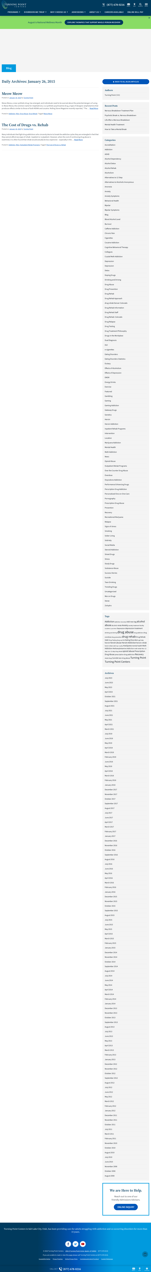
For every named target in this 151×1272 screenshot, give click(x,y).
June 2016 (109, 868)
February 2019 (110, 757)
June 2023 (109, 682)
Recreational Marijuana (114, 517)
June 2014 (109, 980)
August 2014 (109, 971)
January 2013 (110, 1059)
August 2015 (109, 915)
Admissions (78, 12)
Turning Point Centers (117, 662)
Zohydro (108, 605)
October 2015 (110, 906)
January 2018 (110, 785)
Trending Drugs (111, 587)
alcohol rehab (117, 625)
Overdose (108, 475)
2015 (19, 98)
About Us (94, 12)
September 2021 (111, 701)
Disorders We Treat (34, 12)
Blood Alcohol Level (112, 219)
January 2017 (110, 836)
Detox (107, 270)
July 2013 (108, 1031)
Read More (94, 108)
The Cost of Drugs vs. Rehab (25, 124)
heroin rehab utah (110, 646)
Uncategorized (110, 591)
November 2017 (111, 794)
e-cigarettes (109, 349)
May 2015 (108, 929)
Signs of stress (110, 526)
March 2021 (109, 729)
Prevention (109, 507)
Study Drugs (109, 563)
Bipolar (108, 205)
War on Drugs (110, 596)
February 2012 (110, 1106)
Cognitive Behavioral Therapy (116, 247)
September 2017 (111, 803)
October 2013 (110, 1017)
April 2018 (109, 771)
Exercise (108, 387)
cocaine (107, 628)
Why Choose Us (58, 12)
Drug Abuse (24, 114)
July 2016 (108, 864)
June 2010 (109, 1161)
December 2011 (111, 1115)
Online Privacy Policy (71, 1259)
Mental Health (110, 447)
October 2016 (110, 850)
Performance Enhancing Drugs (117, 484)
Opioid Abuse (110, 461)
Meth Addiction (111, 452)
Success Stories (111, 573)
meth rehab (137, 649)
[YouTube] (82, 1244)
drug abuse (125, 632)
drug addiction (138, 633)
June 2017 (109, 817)
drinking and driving (111, 633)
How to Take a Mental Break (116, 129)
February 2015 (110, 943)
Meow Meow (12, 93)
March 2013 (109, 1050)
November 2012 (111, 1069)
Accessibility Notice (44, 1259)
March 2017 (109, 827)
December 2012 (111, 1064)
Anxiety (108, 191)
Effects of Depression (113, 373)
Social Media (110, 545)
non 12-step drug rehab (115, 651)
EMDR (107, 377)
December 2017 (111, 789)
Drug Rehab (33, 114)
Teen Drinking (110, 582)
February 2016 (110, 887)
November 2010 (111, 1143)
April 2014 (109, 989)
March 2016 (109, 882)
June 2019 (109, 738)
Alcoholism (109, 173)
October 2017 (110, 799)
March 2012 (109, 1101)
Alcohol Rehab (110, 168)
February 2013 (110, 1054)
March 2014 (109, 994)
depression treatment (134, 628)
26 (16, 98)
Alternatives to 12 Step (113, 177)
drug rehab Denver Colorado (116, 303)
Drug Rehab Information (114, 308)
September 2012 (111, 1078)
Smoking (108, 531)
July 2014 (108, 975)
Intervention (110, 433)
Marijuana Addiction (113, 442)
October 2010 (110, 1148)
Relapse (108, 522)
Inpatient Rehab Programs (115, 428)
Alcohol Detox (110, 163)
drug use (119, 640)
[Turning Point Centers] (37, 5)
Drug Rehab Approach (113, 298)
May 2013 (108, 1041)
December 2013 (111, 1008)
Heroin (107, 419)
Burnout (108, 224)
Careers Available (114, 12)
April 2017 (109, 822)
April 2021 (109, 724)
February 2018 (110, 780)
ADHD (107, 154)
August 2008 (109, 1176)
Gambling (108, 396)
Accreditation (110, 145)
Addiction (12, 114)
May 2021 (108, 720)
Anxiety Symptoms (112, 196)
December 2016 (111, 840)
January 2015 (110, 947)
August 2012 (109, 1082)
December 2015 (111, 896)
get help (141, 640)
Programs (13, 12)
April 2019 (109, 747)
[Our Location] (134, 4)
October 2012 (110, 1073)
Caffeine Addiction (112, 228)
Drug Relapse (110, 321)
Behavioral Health (112, 200)
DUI (106, 345)
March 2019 (109, 752)
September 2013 (111, 1022)
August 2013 (109, 1027)
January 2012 (110, 1110)
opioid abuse (128, 651)
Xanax (107, 601)
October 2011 (110, 1124)
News (107, 456)
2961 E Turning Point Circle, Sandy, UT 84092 (80, 1251)
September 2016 (111, 855)
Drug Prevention (111, 289)
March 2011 (109, 1134)
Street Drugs (110, 554)
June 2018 (109, 761)
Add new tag (131, 621)
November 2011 (111, 1120)
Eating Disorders (111, 354)
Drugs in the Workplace (114, 335)
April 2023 (109, 692)
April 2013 (109, 1045)
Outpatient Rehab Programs (30, 145)
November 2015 (111, 901)
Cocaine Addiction (112, 242)
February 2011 (110, 1138)
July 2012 (108, 1087)
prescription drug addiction (125, 654)
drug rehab (129, 637)
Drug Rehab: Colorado (113, 317)
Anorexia (108, 186)
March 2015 (109, 938)
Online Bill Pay (135, 12)
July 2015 (108, 920)
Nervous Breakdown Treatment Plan (119, 110)
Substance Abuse (111, 568)
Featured (108, 391)
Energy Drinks (110, 382)
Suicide (108, 577)
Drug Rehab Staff (111, 312)
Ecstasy (108, 363)
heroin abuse (115, 642)
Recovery (108, 512)
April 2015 (109, 934)
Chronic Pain (110, 233)
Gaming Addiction (112, 405)
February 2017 (110, 831)
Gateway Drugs (111, 410)
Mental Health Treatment (114, 124)
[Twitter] (75, 1244)
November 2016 (111, 845)
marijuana (127, 645)
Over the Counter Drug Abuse (116, 470)
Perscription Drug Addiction (116, 489)
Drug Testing (110, 326)
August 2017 (109, 808)
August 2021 (109, 706)
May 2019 (108, 743)
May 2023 (108, 687)
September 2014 (111, 966)
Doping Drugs (110, 275)
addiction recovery (120, 622)
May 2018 (108, 766)
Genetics (108, 415)
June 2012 (109, 1092)
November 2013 (111, 1013)
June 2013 (109, 1036)
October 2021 (110, 696)
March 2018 (109, 775)
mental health (137, 646)
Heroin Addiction (111, 424)
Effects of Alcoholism (113, 368)
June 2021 (109, 715)
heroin (107, 642)
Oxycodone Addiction (113, 480)
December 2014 (111, 952)
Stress (107, 559)
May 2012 (108, 1096)
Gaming (108, 400)
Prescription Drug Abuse (114, 503)
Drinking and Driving (113, 280)
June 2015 (109, 924)
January (12, 98)
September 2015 (111, 910)
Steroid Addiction (112, 549)
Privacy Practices (58, 1259)
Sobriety (108, 540)
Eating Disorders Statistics (115, 359)
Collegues (109, 252)
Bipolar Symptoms (112, 210)
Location (108, 438)
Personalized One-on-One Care (117, 494)
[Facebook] (68, 1244)
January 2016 (110, 892)
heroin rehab (141, 642)
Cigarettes (109, 238)
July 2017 (108, 813)
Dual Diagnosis (111, 340)
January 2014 (110, 1003)
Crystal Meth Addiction (114, 256)
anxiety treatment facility (136, 625)
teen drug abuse (124, 658)
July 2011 (108, 1129)
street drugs (108, 658)
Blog (17, 114)
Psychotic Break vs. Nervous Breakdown (120, 115)
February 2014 (110, 999)
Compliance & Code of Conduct (89, 1259)
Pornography (110, 498)
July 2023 (108, 678)
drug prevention (117, 637)
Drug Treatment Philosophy (116, 331)
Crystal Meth (113, 628)
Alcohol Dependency (113, 159)
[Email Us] (129, 4)
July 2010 (108, 1157)
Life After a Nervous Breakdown (117, 120)
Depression (109, 261)
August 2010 (109, 1152)
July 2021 (108, 710)
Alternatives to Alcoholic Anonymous (119, 182)
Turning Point (28, 98)
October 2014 (110, 962)
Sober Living (110, 535)
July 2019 (108, 733)
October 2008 (110, 1171)
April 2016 (109, 878)
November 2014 (111, 957)
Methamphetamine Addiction (123, 648)
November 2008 (111, 1166)
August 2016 (109, 859)
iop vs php (119, 646)
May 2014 (108, 985)
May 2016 (108, 873)
